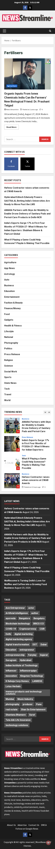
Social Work (10, 371)
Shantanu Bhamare (16, 714)
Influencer (11, 670)
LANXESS (37, 681)
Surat (32, 714)
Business (9, 285)
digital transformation (17, 644)
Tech (7, 388)
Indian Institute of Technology (21, 665)
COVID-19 (11, 628)
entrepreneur (27, 649)
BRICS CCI (38, 623)
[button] (4, 31)
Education (9, 291)
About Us (11, 825)
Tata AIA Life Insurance (18, 720)
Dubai (44, 644)
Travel (7, 394)
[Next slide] (49, 412)
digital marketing (24, 634)
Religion (8, 360)
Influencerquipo (28, 670)
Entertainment (11, 297)
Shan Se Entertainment (33, 709)
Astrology (9, 274)
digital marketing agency (19, 639)
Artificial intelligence (17, 613)
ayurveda (11, 618)
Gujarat (44, 655)
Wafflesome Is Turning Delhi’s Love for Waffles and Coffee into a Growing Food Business (25, 584)
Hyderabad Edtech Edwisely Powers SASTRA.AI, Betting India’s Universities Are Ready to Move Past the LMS (27, 201)
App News (9, 268)
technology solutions (17, 725)
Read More (12, 127)
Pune (39, 704)
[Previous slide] (45, 412)
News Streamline (12, 109)
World (7, 400)
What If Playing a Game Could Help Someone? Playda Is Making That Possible (12, 462)
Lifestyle (9, 331)
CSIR (42, 628)
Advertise (22, 825)
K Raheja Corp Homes (17, 681)
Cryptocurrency (27, 628)
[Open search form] (50, 31)
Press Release (12, 354)
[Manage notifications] (48, 843)
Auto (6, 279)
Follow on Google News (27, 828)
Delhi (8, 634)
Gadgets (8, 319)
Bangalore (24, 618)
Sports (7, 377)
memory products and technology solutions (24, 692)
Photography (11, 343)
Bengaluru (39, 618)
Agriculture (11, 86)
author (34, 613)
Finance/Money (12, 308)
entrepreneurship (15, 655)
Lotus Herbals (13, 686)
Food (7, 314)
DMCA (44, 825)
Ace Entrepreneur (15, 608)
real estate (11, 709)
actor (31, 608)
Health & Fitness (13, 325)
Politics (8, 348)
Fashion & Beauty (13, 302)
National (8, 337)
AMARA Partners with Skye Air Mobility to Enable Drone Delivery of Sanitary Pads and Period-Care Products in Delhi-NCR (27, 214)
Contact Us (33, 825)
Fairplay (32, 655)
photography (12, 704)
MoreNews (41, 842)
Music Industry (25, 699)
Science (8, 365)
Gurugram (11, 660)
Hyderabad (25, 660)
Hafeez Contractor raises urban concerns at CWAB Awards (12, 480)
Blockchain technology (18, 623)
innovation (11, 676)
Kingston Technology (31, 676)
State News (10, 383)
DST (35, 644)
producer (28, 704)
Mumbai (10, 699)
